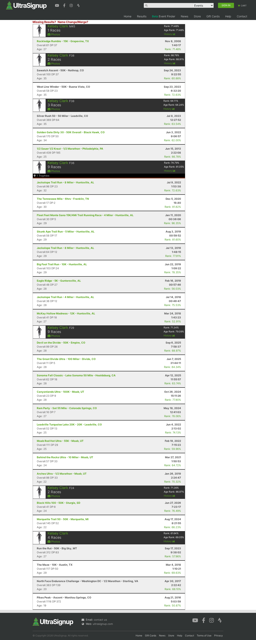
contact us (100, 619)
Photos (55, 34)
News (184, 16)
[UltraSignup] (26, 5)
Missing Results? (44, 22)
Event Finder (163, 16)
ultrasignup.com (103, 623)
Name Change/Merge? (73, 22)
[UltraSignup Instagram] (71, 5)
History (168, 34)
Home (127, 16)
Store (197, 16)
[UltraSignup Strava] (78, 5)
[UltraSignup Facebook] (65, 5)
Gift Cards (213, 16)
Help (228, 16)
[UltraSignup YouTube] (57, 5)
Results (141, 16)
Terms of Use (204, 635)
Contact (242, 16)
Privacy (218, 635)
